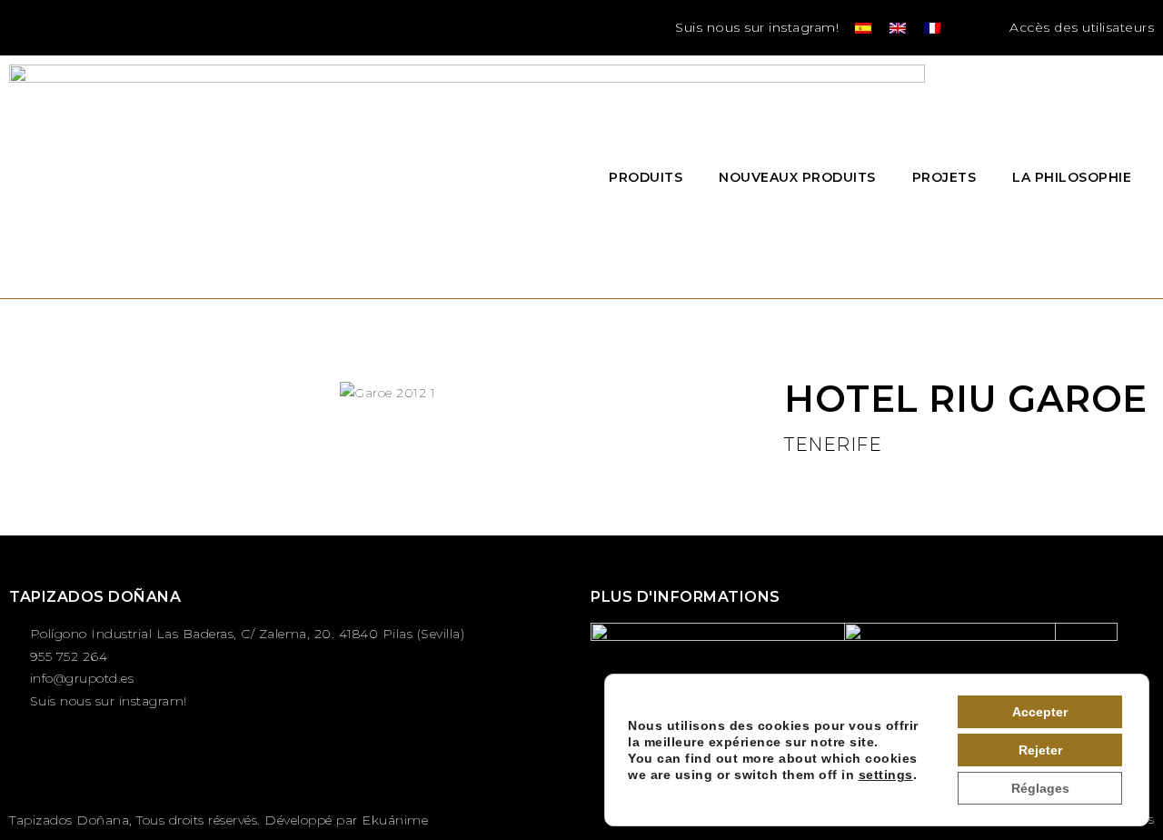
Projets (944, 177)
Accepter (1040, 712)
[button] (972, 28)
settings (886, 774)
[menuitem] (863, 27)
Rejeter (1040, 750)
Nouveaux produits (797, 177)
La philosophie (1071, 177)
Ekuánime (395, 820)
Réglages (1040, 788)
